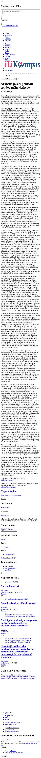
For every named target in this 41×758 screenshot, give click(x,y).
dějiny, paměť (9, 566)
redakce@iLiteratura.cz (8, 487)
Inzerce (7, 717)
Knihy (7, 37)
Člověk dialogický (10, 586)
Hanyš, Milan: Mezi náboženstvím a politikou (21, 677)
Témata (7, 33)
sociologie (4, 607)
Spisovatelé (8, 35)
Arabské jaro (5, 515)
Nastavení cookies (10, 724)
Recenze (7, 44)
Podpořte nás (9, 716)
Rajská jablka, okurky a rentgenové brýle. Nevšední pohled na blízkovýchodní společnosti (19, 623)
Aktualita (8, 47)
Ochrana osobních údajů (12, 722)
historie (3, 539)
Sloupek (7, 58)
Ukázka (7, 56)
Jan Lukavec (5, 609)
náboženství (4, 590)
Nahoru (4, 756)
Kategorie (8, 40)
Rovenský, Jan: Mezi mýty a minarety (18, 675)
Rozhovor (8, 46)
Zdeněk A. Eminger (7, 592)
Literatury (8, 39)
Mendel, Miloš (5, 507)
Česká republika (10, 554)
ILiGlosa (7, 60)
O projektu (8, 712)
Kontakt (7, 719)
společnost (8, 570)
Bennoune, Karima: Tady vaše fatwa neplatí (20, 678)
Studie (7, 51)
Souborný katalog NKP (8, 558)
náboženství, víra (10, 568)
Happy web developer (15, 752)
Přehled (7, 49)
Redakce (7, 714)
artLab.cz (13, 751)
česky (6, 547)
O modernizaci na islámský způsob (18, 603)
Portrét (7, 53)
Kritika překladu (10, 54)
